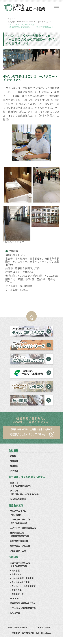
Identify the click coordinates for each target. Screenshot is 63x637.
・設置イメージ (17, 574)
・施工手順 (15, 570)
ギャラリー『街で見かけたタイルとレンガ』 (25, 492)
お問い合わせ (45, 627)
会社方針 (14, 460)
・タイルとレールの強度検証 (22, 586)
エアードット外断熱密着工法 (23, 527)
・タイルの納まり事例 (20, 582)
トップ (10, 18)
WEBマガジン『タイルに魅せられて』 (21, 484)
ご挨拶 (13, 455)
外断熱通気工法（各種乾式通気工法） (20, 534)
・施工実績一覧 (17, 593)
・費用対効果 (16, 590)
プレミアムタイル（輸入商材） (18, 512)
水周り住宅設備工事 (19, 540)
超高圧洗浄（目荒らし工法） (23, 603)
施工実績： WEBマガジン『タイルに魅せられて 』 (28, 21)
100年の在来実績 (18, 499)
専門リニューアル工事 (20, 545)
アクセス (14, 470)
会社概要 (14, 465)
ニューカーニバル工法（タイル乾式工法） (20, 521)
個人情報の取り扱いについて (22, 627)
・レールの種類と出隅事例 (21, 578)
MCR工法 (14, 598)
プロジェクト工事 (18, 550)
